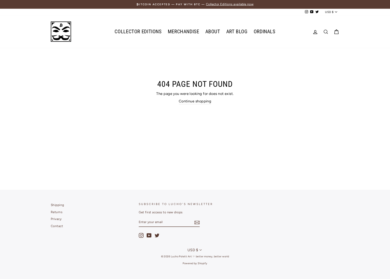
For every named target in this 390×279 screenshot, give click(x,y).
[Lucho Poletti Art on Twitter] (157, 235)
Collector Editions (138, 31)
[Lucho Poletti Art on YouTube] (149, 235)
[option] (195, 4)
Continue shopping (195, 101)
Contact (57, 226)
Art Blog (237, 31)
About (212, 31)
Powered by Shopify (195, 263)
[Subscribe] (197, 222)
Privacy (56, 219)
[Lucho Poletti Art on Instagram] (141, 235)
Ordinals (264, 31)
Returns (56, 212)
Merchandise (183, 31)
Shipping (57, 205)
